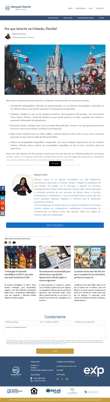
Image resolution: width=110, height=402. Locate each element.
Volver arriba (13, 400)
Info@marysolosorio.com (66, 366)
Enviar (55, 351)
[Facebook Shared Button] (2, 188)
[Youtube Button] (14, 243)
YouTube (37, 400)
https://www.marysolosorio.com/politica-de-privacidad (53, 343)
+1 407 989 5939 (38, 378)
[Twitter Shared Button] (2, 193)
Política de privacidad (48, 400)
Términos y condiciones (65, 400)
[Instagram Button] (10, 243)
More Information (55, 225)
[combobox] (41, 322)
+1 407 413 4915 (39, 381)
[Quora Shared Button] (2, 208)
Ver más (55, 164)
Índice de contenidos (80, 400)
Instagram (29, 400)
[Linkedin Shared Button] (2, 198)
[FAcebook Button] (6, 243)
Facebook (22, 400)
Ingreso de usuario (94, 400)
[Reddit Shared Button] (2, 203)
